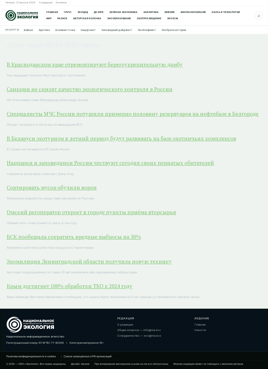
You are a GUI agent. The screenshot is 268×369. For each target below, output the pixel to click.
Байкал (28, 30)
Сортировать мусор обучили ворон (52, 187)
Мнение (170, 12)
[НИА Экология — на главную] (21, 15)
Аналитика (151, 12)
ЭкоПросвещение (149, 18)
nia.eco (85, 364)
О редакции (46, 2)
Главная (52, 12)
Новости (200, 330)
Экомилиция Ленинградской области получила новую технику (89, 261)
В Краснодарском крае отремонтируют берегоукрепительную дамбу (95, 64)
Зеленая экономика (123, 12)
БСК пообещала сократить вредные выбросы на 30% (74, 237)
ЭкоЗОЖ (172, 18)
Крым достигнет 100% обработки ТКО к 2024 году (70, 286)
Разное (62, 18)
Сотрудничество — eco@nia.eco (139, 335)
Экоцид (82, 12)
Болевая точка (65, 30)
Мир (49, 18)
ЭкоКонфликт (147, 30)
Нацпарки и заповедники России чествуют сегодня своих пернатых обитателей (110, 163)
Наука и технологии (226, 12)
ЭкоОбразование (119, 18)
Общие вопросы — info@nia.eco (139, 330)
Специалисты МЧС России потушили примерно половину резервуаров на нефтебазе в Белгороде (133, 114)
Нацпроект (88, 30)
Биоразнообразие (193, 12)
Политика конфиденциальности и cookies (31, 356)
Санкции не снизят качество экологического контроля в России (90, 89)
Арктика (44, 30)
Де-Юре (98, 12)
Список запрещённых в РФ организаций (88, 356)
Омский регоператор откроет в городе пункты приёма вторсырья (91, 212)
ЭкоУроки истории (174, 30)
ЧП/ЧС (68, 12)
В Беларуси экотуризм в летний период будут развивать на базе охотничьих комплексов (121, 138)
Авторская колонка (87, 18)
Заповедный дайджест (116, 30)
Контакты (61, 2)
